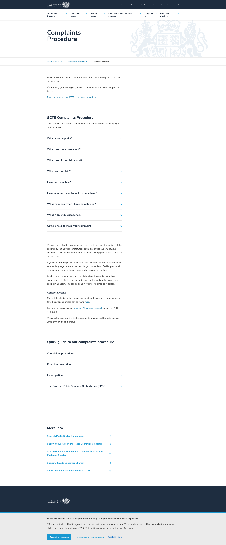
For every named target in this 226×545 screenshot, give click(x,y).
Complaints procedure (60, 353)
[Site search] (178, 5)
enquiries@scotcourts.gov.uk (88, 308)
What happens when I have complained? (71, 204)
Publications (166, 5)
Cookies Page (115, 537)
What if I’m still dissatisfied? (64, 215)
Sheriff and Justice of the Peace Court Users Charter (74, 443)
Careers (134, 5)
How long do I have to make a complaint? (72, 193)
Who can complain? (59, 171)
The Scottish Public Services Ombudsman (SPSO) (76, 386)
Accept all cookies (59, 537)
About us (124, 5)
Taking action (94, 14)
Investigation (55, 375)
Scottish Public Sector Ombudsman (65, 436)
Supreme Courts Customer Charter (65, 463)
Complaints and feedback (78, 61)
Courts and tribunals (52, 14)
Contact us (145, 5)
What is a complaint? (59, 138)
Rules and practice (164, 14)
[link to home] (58, 501)
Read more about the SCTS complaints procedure (71, 97)
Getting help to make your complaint (69, 226)
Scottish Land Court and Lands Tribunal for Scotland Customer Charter (75, 453)
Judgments (149, 14)
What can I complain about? (64, 149)
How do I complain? (59, 182)
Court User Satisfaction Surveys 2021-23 (68, 470)
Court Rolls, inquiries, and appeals (120, 14)
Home (49, 61)
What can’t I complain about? (64, 160)
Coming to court (75, 14)
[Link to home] (58, 4)
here (87, 302)
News (155, 5)
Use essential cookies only (90, 537)
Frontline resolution (59, 364)
